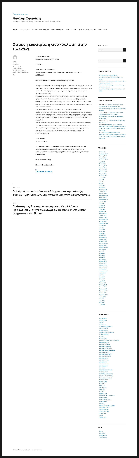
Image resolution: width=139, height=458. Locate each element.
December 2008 (103, 241)
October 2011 (102, 174)
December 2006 (103, 289)
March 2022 (102, 152)
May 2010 (102, 207)
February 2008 (103, 261)
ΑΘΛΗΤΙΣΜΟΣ (103, 320)
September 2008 (103, 247)
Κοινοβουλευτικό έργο (40, 29)
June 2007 (102, 277)
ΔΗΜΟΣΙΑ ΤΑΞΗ (104, 360)
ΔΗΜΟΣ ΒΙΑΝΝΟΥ (104, 342)
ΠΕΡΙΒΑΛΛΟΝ (17, 73)
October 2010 (102, 197)
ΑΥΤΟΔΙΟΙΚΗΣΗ (17, 69)
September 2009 (103, 223)
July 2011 (101, 180)
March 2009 (102, 235)
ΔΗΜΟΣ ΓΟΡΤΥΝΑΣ (104, 344)
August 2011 (102, 178)
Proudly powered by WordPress (34, 450)
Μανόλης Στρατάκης (27, 18)
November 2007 (103, 267)
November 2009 (103, 219)
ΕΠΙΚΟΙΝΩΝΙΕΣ (103, 372)
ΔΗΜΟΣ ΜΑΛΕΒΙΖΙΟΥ (105, 348)
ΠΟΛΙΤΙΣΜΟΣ (103, 402)
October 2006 (102, 293)
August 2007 (102, 273)
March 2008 (102, 259)
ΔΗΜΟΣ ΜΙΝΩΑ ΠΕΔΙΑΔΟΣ (107, 350)
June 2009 (102, 229)
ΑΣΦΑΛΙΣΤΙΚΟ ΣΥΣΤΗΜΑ (106, 332)
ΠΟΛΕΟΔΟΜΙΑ (103, 398)
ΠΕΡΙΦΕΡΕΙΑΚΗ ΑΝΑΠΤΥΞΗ (107, 396)
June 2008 (102, 253)
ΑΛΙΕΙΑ (101, 322)
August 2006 (102, 297)
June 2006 (102, 301)
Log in (101, 431)
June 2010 (102, 205)
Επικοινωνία (103, 29)
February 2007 (103, 285)
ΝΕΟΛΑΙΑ (102, 386)
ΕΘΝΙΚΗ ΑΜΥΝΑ (104, 364)
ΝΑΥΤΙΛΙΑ (102, 384)
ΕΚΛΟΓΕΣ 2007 (103, 366)
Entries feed (102, 433)
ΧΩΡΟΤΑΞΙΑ (102, 417)
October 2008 (102, 245)
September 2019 (103, 154)
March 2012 (102, 164)
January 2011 (102, 191)
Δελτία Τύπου (71, 29)
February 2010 (103, 213)
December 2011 (103, 170)
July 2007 (101, 275)
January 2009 (102, 239)
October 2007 (102, 269)
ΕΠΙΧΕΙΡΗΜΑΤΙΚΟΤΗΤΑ (106, 374)
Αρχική (15, 29)
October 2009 (102, 221)
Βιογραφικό (25, 29)
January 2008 (102, 263)
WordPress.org (103, 437)
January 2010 (102, 215)
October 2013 (102, 158)
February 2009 (103, 237)
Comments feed (103, 435)
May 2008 (102, 255)
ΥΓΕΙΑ (101, 415)
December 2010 (103, 193)
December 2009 (103, 217)
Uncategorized (17, 67)
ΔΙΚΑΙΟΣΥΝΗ (103, 362)
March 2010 (102, 211)
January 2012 (102, 168)
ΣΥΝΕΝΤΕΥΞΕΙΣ (103, 409)
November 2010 (103, 195)
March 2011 (102, 187)
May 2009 (102, 231)
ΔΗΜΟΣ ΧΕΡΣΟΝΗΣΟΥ (105, 354)
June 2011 (102, 182)
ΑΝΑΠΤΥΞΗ (102, 324)
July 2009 (101, 227)
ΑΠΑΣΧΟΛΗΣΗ (103, 328)
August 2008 (102, 249)
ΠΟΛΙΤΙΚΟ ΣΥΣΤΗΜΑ (105, 400)
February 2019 (103, 156)
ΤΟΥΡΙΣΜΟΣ (102, 413)
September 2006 (103, 295)
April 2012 (102, 162)
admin (14, 61)
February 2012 (103, 166)
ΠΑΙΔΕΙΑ (101, 392)
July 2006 (101, 299)
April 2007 (102, 281)
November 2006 (103, 291)
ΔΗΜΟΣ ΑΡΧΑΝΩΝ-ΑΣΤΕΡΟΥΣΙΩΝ (109, 340)
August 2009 (102, 225)
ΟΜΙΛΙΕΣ (101, 390)
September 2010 (103, 199)
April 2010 (102, 209)
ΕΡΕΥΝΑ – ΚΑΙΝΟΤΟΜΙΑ (106, 376)
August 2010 (102, 201)
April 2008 (102, 257)
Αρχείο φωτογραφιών (87, 29)
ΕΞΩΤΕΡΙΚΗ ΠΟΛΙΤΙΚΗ (105, 370)
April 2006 (102, 305)
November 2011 (103, 172)
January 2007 (102, 287)
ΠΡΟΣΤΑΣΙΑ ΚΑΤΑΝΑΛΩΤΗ (107, 405)
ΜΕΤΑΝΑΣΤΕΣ (103, 380)
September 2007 (103, 271)
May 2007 (102, 279)
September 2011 (103, 176)
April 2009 (102, 233)
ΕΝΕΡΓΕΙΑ (102, 368)
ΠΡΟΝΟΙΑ (102, 404)
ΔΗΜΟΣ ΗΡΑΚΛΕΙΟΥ (105, 346)
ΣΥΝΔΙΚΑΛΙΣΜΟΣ (104, 407)
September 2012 (103, 160)
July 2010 (101, 203)
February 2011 (103, 189)
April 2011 (102, 185)
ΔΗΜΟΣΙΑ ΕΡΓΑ (103, 358)
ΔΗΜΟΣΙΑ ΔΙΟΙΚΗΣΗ (105, 356)
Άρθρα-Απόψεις (57, 29)
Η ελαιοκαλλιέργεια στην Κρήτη (108, 75)
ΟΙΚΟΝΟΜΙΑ (102, 388)
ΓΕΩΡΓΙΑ (101, 336)
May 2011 (102, 183)
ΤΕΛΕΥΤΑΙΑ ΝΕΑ (104, 411)
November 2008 (103, 243)
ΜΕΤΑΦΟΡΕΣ (103, 382)
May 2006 (102, 303)
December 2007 (103, 265)
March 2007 (102, 283)
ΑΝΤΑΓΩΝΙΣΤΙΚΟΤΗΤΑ (105, 326)
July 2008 (101, 251)
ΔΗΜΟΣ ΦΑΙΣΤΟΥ (104, 352)
